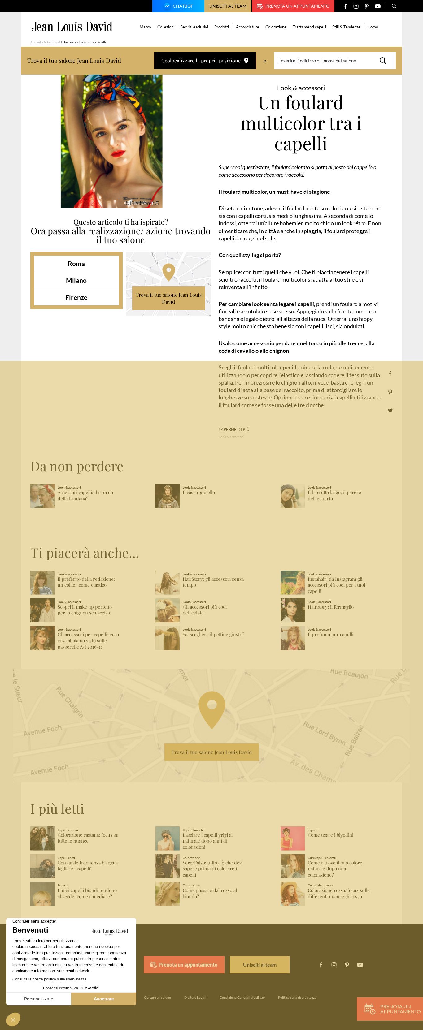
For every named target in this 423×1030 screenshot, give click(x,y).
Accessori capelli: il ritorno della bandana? (85, 495)
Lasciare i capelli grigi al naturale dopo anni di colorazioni (208, 841)
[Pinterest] (366, 6)
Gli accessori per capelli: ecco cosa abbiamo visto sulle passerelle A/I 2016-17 (88, 640)
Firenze (76, 297)
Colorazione (275, 26)
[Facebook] (345, 6)
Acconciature (247, 26)
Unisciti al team (227, 6)
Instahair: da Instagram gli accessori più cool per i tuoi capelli (336, 585)
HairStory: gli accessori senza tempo (213, 582)
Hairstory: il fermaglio (331, 607)
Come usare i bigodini (330, 835)
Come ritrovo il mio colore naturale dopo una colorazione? (335, 869)
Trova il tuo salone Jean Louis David (169, 298)
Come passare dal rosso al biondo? (210, 893)
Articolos (50, 42)
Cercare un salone (157, 997)
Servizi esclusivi (194, 26)
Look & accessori (231, 437)
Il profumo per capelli (330, 634)
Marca (145, 26)
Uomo (373, 26)
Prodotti (221, 26)
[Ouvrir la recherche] (394, 6)
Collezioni (165, 26)
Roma (76, 263)
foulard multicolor (260, 367)
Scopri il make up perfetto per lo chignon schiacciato (85, 610)
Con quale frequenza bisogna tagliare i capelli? (88, 866)
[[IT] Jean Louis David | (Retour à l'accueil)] (72, 26)
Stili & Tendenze (346, 26)
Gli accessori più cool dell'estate (205, 610)
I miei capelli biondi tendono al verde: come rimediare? (87, 893)
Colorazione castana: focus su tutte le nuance (88, 838)
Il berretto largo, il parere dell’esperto (334, 495)
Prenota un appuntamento (297, 6)
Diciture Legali (195, 997)
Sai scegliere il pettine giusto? (213, 634)
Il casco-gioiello (199, 492)
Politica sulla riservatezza (297, 997)
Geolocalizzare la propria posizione (201, 60)
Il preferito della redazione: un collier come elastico (86, 582)
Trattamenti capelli (309, 26)
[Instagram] (356, 6)
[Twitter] (390, 410)
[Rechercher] (384, 60)
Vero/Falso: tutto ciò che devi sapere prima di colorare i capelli (213, 869)
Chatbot (183, 6)
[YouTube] (377, 6)
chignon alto (296, 382)
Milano (76, 280)
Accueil (35, 42)
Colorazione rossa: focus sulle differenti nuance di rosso (339, 893)
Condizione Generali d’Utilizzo (242, 997)
